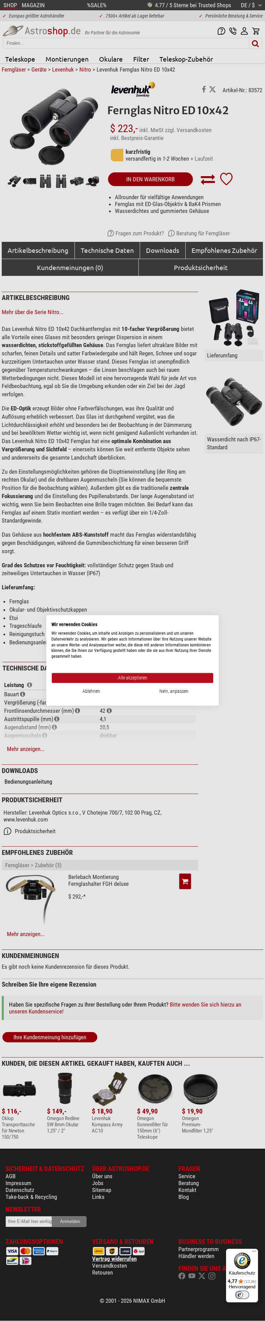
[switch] (242, 1295)
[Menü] (254, 1253)
